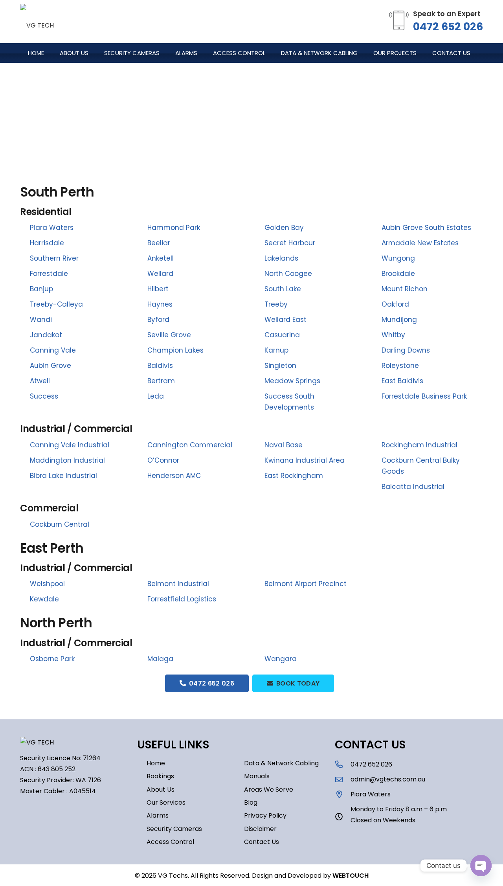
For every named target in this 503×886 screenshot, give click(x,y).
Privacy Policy (265, 815)
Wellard (160, 273)
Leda (155, 396)
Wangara (280, 659)
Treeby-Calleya (56, 304)
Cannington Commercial (189, 445)
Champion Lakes (175, 350)
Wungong (398, 258)
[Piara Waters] (343, 794)
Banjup (41, 289)
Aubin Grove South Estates (426, 227)
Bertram (161, 381)
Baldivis (160, 365)
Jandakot (46, 335)
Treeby (276, 304)
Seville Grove (169, 335)
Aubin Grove (50, 365)
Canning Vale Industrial (69, 445)
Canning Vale (53, 350)
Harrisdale (47, 243)
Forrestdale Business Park (424, 396)
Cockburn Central (59, 524)
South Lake (282, 289)
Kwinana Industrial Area (304, 460)
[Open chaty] (481, 865)
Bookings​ (160, 776)
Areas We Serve (268, 789)
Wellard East (285, 319)
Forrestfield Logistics (181, 599)
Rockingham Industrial (419, 445)
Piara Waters (51, 227)
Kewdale (44, 599)
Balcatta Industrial (413, 486)
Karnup (276, 350)
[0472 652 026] (343, 764)
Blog (250, 802)
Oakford (395, 304)
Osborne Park (52, 659)
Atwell (40, 381)
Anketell (160, 258)
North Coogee (288, 273)
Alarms (158, 815)
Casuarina (282, 335)
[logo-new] (37, 21)
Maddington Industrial (67, 460)
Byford (158, 319)
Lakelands (281, 258)
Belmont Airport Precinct (305, 583)
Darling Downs (406, 350)
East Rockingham (293, 475)
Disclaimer (260, 828)
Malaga (160, 659)
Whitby (393, 335)
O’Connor (163, 460)
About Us (160, 789)
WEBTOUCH (350, 875)
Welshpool (47, 583)
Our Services (166, 802)
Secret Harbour (289, 243)
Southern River (54, 258)
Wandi (41, 319)
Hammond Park (173, 227)
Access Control (170, 841)
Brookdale (398, 273)
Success (44, 396)
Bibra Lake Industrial (63, 475)
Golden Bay (284, 227)
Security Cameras (174, 828)
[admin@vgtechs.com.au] (343, 779)
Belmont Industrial (178, 583)
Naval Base (283, 445)
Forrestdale (49, 273)
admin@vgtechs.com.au (388, 779)
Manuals (257, 776)
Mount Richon (405, 289)
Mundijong (399, 319)
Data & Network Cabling (281, 763)
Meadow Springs (292, 381)
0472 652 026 (448, 26)
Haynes (160, 304)
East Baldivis (402, 381)
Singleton (280, 365)
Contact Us (261, 841)
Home (156, 763)
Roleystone (400, 365)
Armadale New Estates (420, 243)
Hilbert (158, 289)
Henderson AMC (174, 475)
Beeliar (158, 243)
